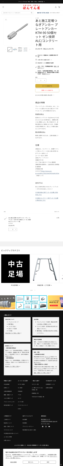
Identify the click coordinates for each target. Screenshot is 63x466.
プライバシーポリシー (28, 426)
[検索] (31, 12)
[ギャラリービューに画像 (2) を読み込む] (15, 49)
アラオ (19, 395)
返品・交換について (9, 426)
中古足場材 (14, 285)
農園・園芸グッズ (8, 395)
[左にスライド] (5, 49)
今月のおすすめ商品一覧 (38, 396)
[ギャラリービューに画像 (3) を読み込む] (20, 49)
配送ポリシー (46, 74)
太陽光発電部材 (8, 391)
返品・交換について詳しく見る (42, 373)
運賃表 (15, 352)
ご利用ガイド (7, 419)
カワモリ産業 (21, 384)
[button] (3, 7)
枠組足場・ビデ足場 (43, 285)
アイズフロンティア (23, 405)
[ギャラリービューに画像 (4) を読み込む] (25, 49)
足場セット (6, 388)
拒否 (48, 462)
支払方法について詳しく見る (12, 333)
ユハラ (19, 398)
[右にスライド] (30, 49)
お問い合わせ (7, 440)
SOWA (19, 408)
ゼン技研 (20, 388)
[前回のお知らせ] (3, 1)
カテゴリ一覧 (35, 384)
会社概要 (25, 419)
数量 (36, 77)
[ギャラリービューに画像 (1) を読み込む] (10, 49)
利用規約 (25, 423)
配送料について (8, 423)
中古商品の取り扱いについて (11, 433)
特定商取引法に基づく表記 (29, 430)
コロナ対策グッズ (8, 398)
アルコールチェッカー (9, 401)
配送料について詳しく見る (12, 366)
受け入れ (30, 462)
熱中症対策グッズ (8, 405)
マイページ (47, 356)
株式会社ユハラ (45, 419)
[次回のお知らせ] (60, 1)
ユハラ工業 (20, 401)
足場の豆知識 (49, 388)
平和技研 (20, 391)
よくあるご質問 (8, 437)
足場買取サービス (50, 384)
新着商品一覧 (35, 393)
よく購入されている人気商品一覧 (37, 388)
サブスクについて (8, 430)
